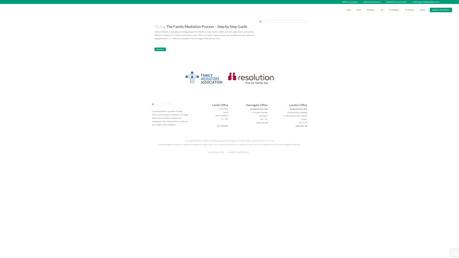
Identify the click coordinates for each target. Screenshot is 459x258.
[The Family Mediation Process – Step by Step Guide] (283, 36)
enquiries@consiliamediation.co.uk (425, 2)
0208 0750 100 (301, 126)
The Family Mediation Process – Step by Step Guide (206, 26)
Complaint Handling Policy (239, 152)
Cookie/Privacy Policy (216, 152)
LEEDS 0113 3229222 (350, 2)
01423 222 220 (262, 123)
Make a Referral (440, 10)
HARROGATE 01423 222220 (396, 2)
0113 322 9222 (222, 126)
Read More (160, 49)
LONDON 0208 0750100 (372, 2)
